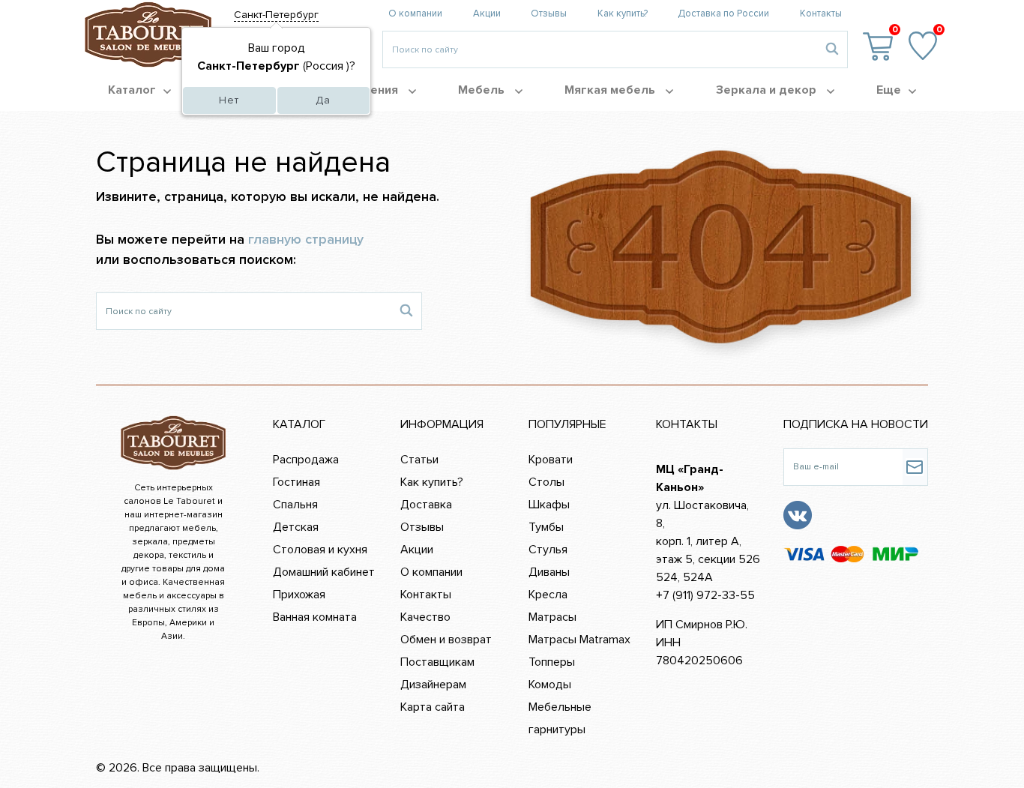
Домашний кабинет (324, 572)
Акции (487, 13)
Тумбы (546, 527)
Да (323, 100)
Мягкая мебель (611, 89)
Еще (888, 89)
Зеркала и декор (767, 89)
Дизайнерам (433, 684)
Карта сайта (432, 707)
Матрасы (552, 617)
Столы (546, 482)
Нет (229, 100)
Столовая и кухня (320, 549)
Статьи (419, 459)
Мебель (483, 89)
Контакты (821, 13)
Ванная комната (315, 617)
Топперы (551, 662)
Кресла (547, 594)
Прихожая (299, 594)
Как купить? (622, 13)
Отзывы (549, 13)
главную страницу (306, 239)
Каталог (132, 89)
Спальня (295, 504)
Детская (296, 527)
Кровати (550, 459)
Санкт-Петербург (276, 14)
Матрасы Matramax (579, 639)
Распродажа (306, 459)
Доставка (426, 504)
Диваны (549, 572)
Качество (425, 617)
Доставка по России (723, 13)
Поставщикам (437, 662)
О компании (415, 13)
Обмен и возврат (446, 639)
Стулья (547, 549)
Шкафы (549, 504)
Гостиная (296, 482)
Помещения (364, 89)
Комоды (549, 684)
